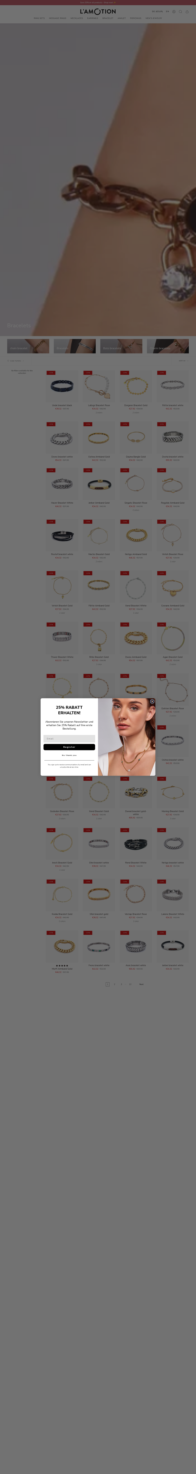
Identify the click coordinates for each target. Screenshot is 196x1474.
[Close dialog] (152, 701)
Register (69, 747)
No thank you (69, 755)
